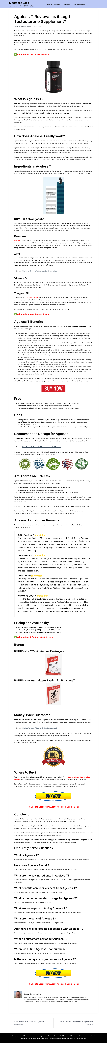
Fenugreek (17, 240)
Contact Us (57, 4)
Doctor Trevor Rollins (23, 26)
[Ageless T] (53, 76)
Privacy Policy (67, 4)
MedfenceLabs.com (55, 1038)
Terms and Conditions (79, 4)
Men (44, 26)
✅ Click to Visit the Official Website (31, 54)
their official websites (63, 1036)
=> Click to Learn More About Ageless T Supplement (53, 807)
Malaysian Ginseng (31, 297)
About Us (49, 4)
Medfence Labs (19, 2)
